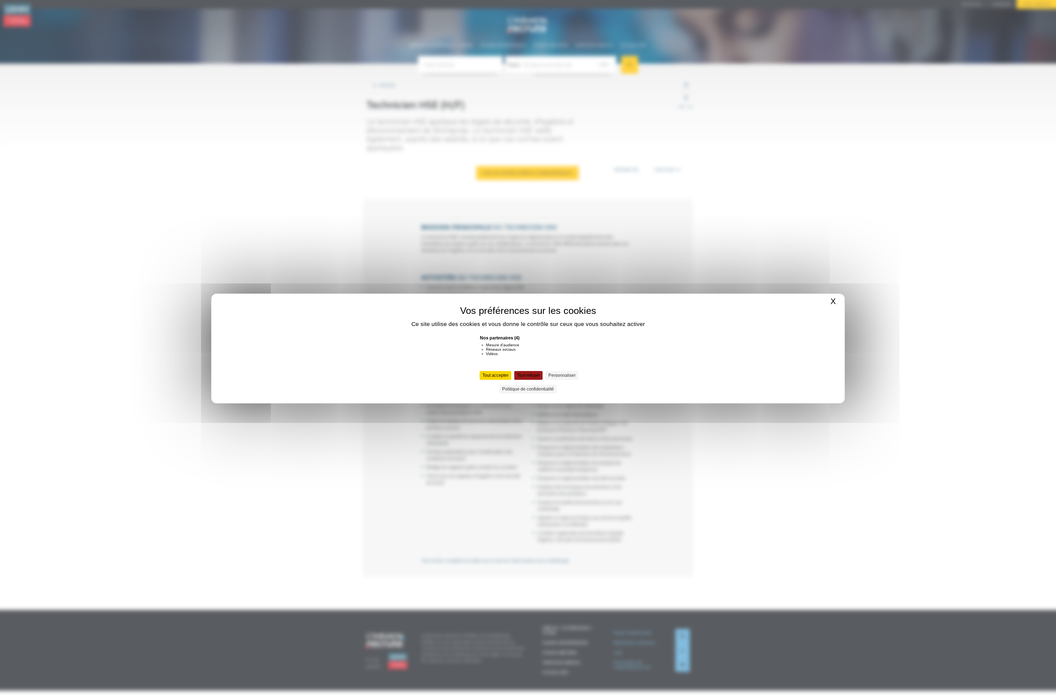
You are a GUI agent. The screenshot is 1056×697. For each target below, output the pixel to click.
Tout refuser (528, 375)
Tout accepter (495, 375)
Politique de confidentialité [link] (528, 389)
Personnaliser (562, 375)
